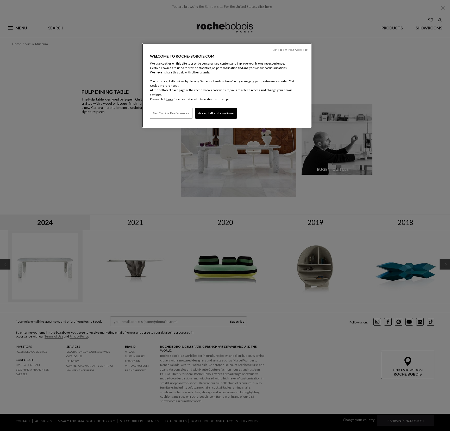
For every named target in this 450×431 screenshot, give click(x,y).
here (169, 99)
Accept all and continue (216, 113)
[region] (226, 85)
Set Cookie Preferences (171, 113)
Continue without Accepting (290, 49)
